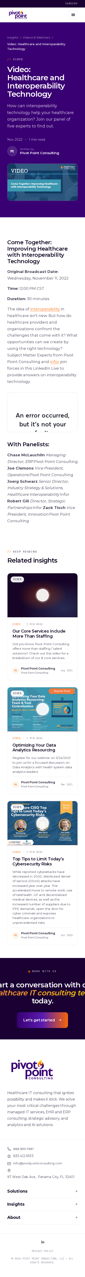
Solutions (42, 1191)
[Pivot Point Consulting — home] (18, 15)
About (42, 1217)
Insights (12, 37)
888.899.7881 (23, 1149)
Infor (54, 361)
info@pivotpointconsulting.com (37, 1163)
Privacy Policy (42, 1251)
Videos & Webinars (36, 37)
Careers (71, 3)
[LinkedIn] (42, 1242)
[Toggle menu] (73, 14)
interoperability (45, 309)
